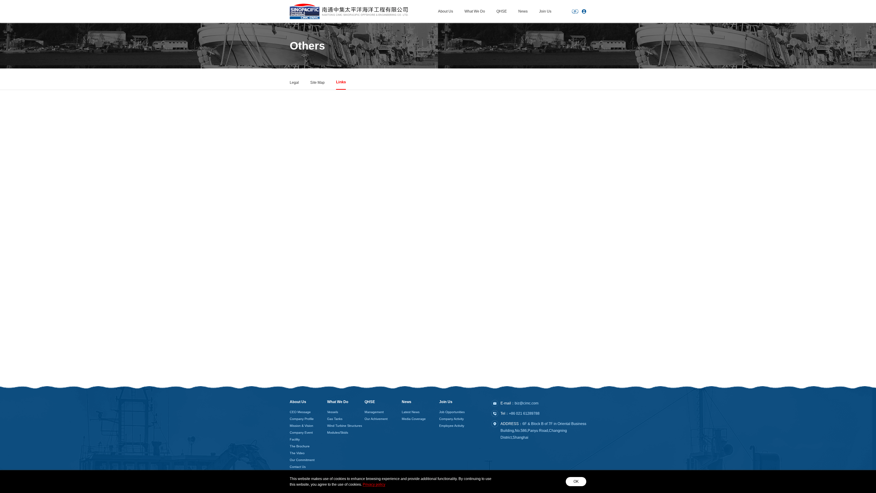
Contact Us (298, 467)
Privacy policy (374, 484)
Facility (295, 439)
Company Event (301, 432)
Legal (294, 82)
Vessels (332, 412)
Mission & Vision (301, 425)
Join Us (545, 11)
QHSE (501, 11)
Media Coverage (414, 419)
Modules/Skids (337, 432)
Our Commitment (302, 460)
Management (374, 412)
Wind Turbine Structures (344, 425)
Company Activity (451, 419)
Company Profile (302, 419)
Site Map (317, 82)
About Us (445, 11)
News (523, 11)
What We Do (474, 11)
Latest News (411, 412)
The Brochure (300, 446)
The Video (297, 453)
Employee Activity (451, 425)
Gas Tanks (334, 419)
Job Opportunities (452, 412)
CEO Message (300, 412)
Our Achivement (376, 419)
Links (341, 82)
